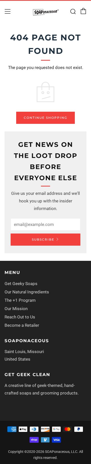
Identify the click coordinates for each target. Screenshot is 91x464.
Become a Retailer (22, 325)
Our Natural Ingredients (27, 291)
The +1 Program (20, 300)
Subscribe (43, 239)
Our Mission (16, 308)
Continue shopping (45, 118)
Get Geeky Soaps (21, 283)
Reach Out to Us (20, 316)
